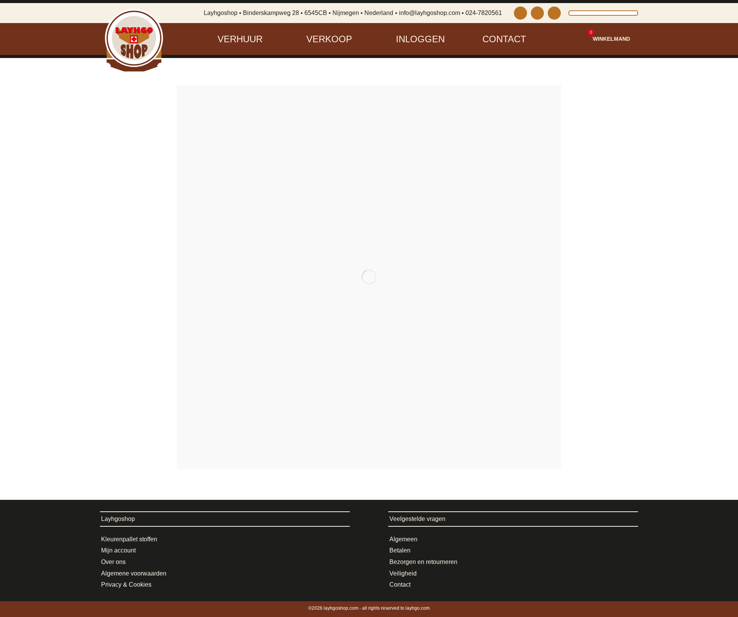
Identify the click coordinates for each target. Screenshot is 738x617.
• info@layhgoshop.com (427, 13)
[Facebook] (537, 13)
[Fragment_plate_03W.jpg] (369, 277)
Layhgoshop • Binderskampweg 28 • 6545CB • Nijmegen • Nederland (298, 13)
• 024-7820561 (482, 13)
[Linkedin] (554, 13)
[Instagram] (520, 13)
